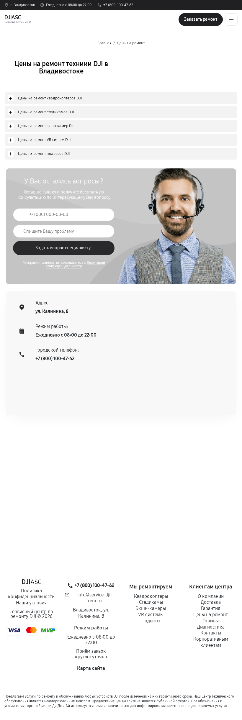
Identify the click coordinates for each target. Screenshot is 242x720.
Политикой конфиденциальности (75, 264)
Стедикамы (151, 602)
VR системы (150, 614)
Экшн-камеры (151, 608)
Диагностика (211, 627)
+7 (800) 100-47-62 (118, 5)
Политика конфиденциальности (31, 594)
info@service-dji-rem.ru (94, 598)
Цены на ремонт (210, 614)
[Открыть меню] (231, 19)
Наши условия (31, 603)
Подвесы (150, 621)
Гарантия (210, 608)
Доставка (211, 602)
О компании (211, 596)
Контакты (210, 633)
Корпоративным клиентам (210, 642)
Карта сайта (91, 668)
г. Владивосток (22, 5)
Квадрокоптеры (151, 596)
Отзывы (210, 621)
